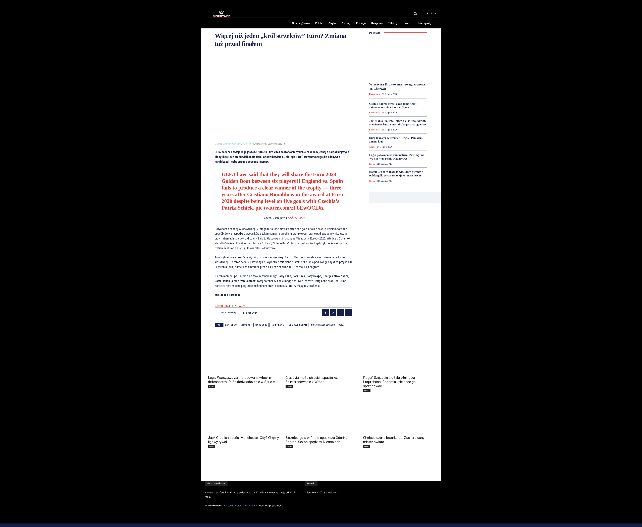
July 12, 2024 (297, 217)
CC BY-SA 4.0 (248, 144)
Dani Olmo (231, 325)
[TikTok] (431, 14)
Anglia (372, 147)
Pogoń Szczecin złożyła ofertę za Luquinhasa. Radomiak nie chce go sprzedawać (389, 382)
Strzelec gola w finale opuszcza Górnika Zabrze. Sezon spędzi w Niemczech (316, 440)
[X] (435, 14)
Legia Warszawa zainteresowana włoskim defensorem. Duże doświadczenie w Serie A (241, 380)
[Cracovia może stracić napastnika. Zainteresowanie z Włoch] (321, 355)
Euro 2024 (222, 306)
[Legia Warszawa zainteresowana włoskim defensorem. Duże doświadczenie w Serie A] (243, 355)
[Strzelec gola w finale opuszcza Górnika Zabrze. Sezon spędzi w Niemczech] (321, 416)
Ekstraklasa (375, 94)
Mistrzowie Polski (231, 505)
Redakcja (232, 312)
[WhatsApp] (348, 312)
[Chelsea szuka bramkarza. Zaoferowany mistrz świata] (398, 416)
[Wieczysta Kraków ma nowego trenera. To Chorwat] (398, 58)
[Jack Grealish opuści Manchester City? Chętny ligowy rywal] (243, 416)
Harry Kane (277, 325)
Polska (211, 386)
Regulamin (250, 505)
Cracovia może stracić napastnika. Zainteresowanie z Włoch (312, 380)
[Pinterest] (340, 312)
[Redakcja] (218, 313)
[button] (415, 14)
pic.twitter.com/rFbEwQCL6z (289, 208)
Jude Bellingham (297, 325)
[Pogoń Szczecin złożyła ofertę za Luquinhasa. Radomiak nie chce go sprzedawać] (398, 355)
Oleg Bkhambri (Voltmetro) (229, 144)
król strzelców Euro (323, 325)
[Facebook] (427, 14)
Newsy (240, 306)
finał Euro (261, 325)
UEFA (341, 325)
